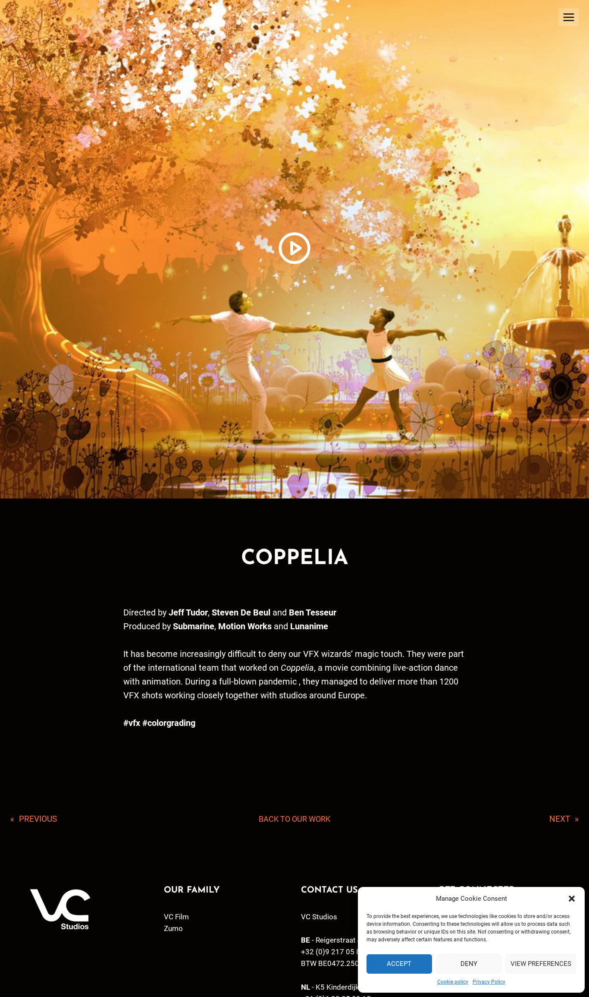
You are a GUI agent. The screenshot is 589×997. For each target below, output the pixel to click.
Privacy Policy (489, 982)
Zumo (173, 928)
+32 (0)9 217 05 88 (333, 951)
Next (559, 819)
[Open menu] (568, 17)
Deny (469, 964)
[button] (571, 898)
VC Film (176, 916)
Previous (38, 819)
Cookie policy (452, 982)
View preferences (541, 964)
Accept (399, 964)
